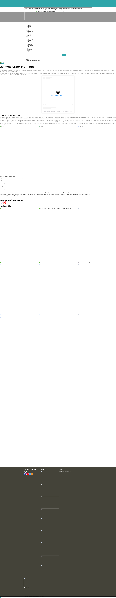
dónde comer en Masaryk (52, 194)
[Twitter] (30, 474)
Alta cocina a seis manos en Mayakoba (76, 8)
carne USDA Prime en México (9, 194)
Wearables (30, 49)
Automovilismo (30, 45)
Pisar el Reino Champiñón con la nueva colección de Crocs (51, 9)
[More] (32, 474)
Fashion (29, 46)
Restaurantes (30, 31)
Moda (29, 41)
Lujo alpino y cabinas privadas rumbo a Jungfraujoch (49, 8)
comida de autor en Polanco (34, 194)
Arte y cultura (30, 39)
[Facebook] (1, 202)
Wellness (29, 40)
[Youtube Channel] (5, 202)
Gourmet (29, 35)
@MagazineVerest (7, 189)
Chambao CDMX (17, 194)
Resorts (29, 26)
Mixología (30, 34)
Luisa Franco (3, 69)
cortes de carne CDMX (44, 194)
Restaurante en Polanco (74, 194)
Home (29, 51)
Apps (29, 50)
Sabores (27, 30)
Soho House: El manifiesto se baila (7, 197)
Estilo (27, 36)
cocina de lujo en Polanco (24, 194)
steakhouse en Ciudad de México (84, 194)
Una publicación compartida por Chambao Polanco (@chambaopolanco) (58, 111)
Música (29, 37)
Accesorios (30, 44)
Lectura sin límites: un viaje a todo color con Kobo (9, 195)
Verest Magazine (9, 184)
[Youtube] (28, 474)
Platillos (29, 32)
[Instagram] (3, 202)
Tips (29, 27)
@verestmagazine (7, 186)
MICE (29, 29)
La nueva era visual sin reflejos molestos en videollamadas (64, 11)
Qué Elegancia (28, 43)
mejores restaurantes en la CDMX (63, 194)
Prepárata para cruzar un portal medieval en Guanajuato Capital (58, 192)
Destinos (29, 25)
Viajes (27, 24)
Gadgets (27, 48)
